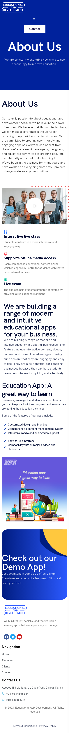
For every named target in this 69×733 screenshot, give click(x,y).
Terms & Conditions (25, 726)
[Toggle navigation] (34, 19)
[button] (34, 206)
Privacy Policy (47, 726)
